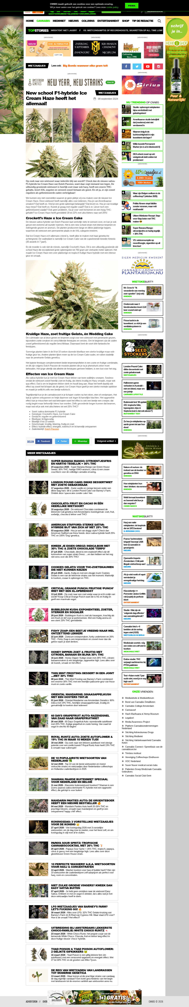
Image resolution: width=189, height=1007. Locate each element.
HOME (30, 21)
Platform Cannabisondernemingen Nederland (140, 727)
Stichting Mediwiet (134, 736)
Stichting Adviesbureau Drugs (139, 732)
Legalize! (129, 718)
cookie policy (112, 7)
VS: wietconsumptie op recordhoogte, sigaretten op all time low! (54, 30)
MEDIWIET (59, 21)
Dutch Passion (52, 429)
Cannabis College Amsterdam (139, 706)
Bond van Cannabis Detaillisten (140, 702)
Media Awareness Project (137, 722)
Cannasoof (130, 710)
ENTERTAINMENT (108, 21)
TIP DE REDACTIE (142, 21)
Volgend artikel (105, 441)
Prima (131, 5)
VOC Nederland (133, 761)
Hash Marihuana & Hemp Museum (142, 714)
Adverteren (31, 1001)
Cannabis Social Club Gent (138, 775)
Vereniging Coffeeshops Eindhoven (142, 757)
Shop (125, 21)
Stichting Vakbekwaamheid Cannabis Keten (141, 741)
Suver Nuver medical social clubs (141, 765)
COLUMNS (88, 21)
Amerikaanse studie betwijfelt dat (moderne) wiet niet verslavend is (141, 30)
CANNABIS (43, 21)
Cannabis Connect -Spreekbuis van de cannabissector (142, 747)
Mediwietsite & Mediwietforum (139, 698)
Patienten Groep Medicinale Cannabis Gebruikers (142, 770)
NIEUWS (73, 21)
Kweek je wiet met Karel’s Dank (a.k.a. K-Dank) (90, 67)
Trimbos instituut (133, 753)
